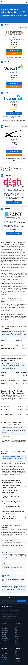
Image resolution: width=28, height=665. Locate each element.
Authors (16, 653)
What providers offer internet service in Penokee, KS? (11, 517)
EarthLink (17, 626)
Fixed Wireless (7, 39)
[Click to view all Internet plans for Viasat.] (13, 67)
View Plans (14, 53)
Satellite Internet (5, 638)
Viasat (2, 345)
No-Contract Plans (5, 640)
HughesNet (4, 351)
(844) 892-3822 (14, 203)
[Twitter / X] (19, 661)
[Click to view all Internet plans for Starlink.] (13, 133)
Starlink (3, 343)
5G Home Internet (20, 39)
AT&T (16, 630)
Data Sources (4, 657)
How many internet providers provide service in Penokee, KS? (12, 481)
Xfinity (16, 628)
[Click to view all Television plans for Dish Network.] (12, 181)
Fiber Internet (4, 628)
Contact (16, 655)
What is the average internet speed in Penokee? (13, 512)
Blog (2, 651)
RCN (16, 640)
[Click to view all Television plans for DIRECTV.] (12, 214)
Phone (16, 72)
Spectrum (17, 632)
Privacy (3, 618)
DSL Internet (4, 634)
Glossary (3, 655)
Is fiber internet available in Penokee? (10, 496)
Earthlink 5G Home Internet (8, 348)
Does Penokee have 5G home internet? (11, 507)
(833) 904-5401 (14, 50)
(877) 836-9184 (14, 151)
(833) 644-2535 (14, 113)
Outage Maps (4, 659)
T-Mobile (16, 638)
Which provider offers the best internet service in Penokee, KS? (12, 457)
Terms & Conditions (8, 618)
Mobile (13, 39)
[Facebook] (16, 661)
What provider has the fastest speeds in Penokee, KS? (11, 491)
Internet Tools (4, 653)
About (16, 651)
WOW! (16, 642)
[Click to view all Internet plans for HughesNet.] (13, 97)
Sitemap (3, 661)
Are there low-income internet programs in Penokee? (11, 502)
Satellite (12, 72)
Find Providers (22, 601)
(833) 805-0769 (14, 83)
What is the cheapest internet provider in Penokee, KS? (11, 486)
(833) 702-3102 (14, 233)
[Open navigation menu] (26, 2)
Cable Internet (4, 632)
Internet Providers (5, 626)
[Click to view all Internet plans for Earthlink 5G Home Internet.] (13, 33)
